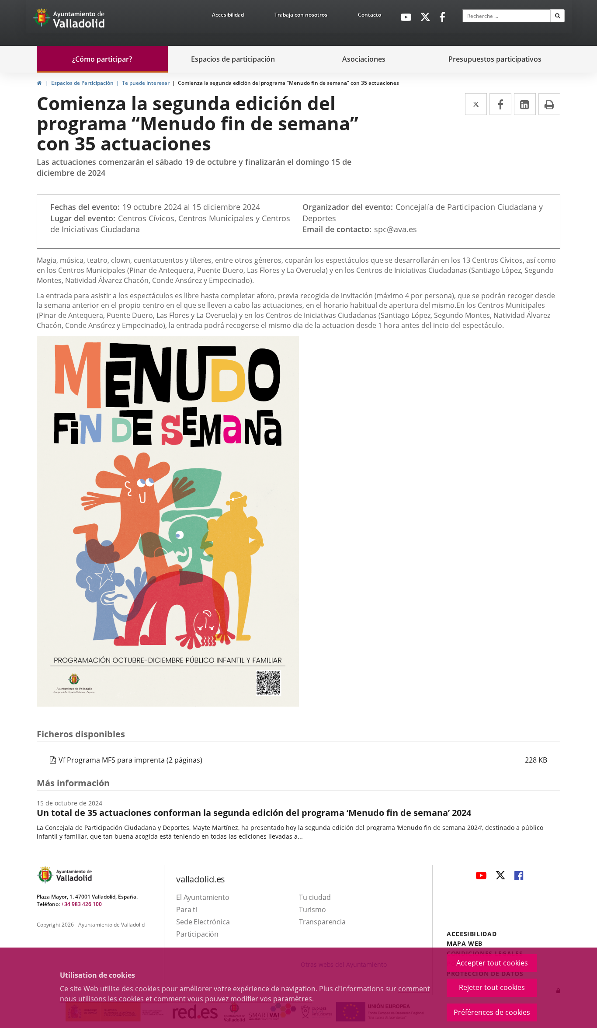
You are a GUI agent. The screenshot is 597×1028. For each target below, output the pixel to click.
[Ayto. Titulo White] (79, 20)
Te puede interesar (146, 83)
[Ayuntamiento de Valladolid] (42, 20)
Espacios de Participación (82, 83)
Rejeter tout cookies (492, 987)
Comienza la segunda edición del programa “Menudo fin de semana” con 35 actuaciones (288, 83)
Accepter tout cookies (492, 963)
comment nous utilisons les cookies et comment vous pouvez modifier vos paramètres (245, 994)
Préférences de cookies (492, 1012)
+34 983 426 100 (81, 904)
